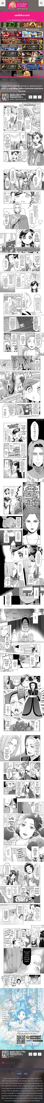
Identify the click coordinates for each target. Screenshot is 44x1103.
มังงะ (25, 1073)
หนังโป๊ (19, 1073)
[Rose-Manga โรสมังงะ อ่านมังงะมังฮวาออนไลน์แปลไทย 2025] (18, 10)
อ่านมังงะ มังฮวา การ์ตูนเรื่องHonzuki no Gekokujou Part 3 (17, 95)
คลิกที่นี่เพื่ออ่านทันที (22, 15)
